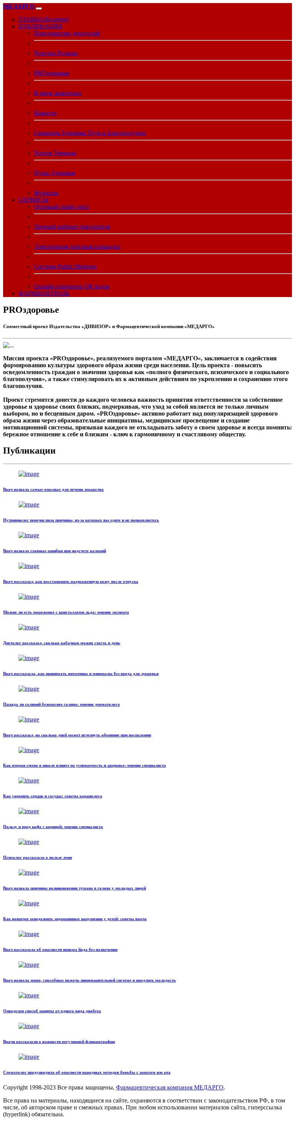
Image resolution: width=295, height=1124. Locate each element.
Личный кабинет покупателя (72, 226)
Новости (45, 113)
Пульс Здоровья (54, 173)
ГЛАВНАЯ (43, 19)
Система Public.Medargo (65, 266)
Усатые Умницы (55, 153)
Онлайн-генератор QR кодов (71, 286)
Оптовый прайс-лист (61, 206)
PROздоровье (51, 73)
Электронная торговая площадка (77, 246)
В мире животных (57, 93)
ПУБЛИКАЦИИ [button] (40, 26)
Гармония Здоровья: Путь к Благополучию (90, 133)
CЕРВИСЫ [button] (33, 199)
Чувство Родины (56, 53)
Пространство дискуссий (67, 33)
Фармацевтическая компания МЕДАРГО (170, 1087)
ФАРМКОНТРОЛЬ (43, 293)
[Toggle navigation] (39, 8)
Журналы (46, 193)
